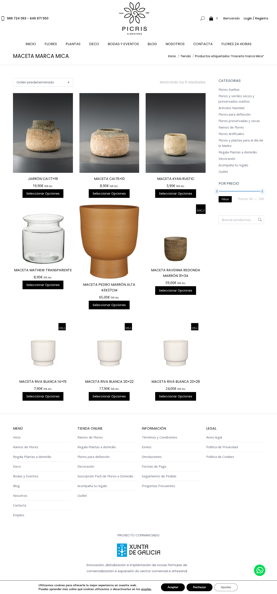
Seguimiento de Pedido (159, 476)
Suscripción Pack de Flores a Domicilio (105, 476)
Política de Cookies (220, 456)
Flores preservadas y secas (239, 121)
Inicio (17, 437)
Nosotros (20, 495)
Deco (17, 466)
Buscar (259, 219)
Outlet (223, 171)
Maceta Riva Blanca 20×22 (109, 381)
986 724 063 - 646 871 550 (27, 18)
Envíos (146, 447)
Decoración (227, 158)
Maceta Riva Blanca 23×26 (175, 381)
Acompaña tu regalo (233, 165)
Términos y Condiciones (159, 437)
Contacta (19, 505)
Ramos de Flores (231, 127)
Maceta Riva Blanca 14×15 (42, 381)
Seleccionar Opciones (43, 193)
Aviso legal (214, 437)
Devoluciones (152, 456)
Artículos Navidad (231, 108)
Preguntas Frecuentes (158, 486)
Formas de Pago (154, 466)
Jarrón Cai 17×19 (43, 178)
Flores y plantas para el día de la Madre (241, 143)
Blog (16, 486)
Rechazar (199, 587)
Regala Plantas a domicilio (238, 152)
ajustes (146, 589)
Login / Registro (256, 18)
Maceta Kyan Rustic (175, 178)
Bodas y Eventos (25, 476)
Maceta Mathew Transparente (43, 270)
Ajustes (226, 587)
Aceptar (172, 587)
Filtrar (225, 199)
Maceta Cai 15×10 (109, 178)
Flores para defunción (235, 114)
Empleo (18, 515)
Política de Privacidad (222, 447)
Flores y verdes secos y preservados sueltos (236, 98)
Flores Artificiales (231, 134)
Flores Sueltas (229, 89)
